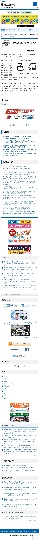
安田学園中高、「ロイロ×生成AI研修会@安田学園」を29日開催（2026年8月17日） (20, 505)
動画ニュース (6, 300)
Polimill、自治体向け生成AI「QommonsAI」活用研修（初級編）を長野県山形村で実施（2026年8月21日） (19, 177)
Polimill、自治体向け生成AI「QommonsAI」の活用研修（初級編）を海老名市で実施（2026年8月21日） (19, 173)
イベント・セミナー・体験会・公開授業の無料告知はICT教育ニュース (20, 471)
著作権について (22, 531)
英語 (5, 398)
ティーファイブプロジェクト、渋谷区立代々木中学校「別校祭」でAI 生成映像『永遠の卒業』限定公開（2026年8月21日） (19, 203)
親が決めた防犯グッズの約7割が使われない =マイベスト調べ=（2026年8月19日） (20, 499)
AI (4, 393)
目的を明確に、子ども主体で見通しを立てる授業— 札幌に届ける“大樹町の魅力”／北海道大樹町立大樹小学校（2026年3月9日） (20, 451)
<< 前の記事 (11, 125)
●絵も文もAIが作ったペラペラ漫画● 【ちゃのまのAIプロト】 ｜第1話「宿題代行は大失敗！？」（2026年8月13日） (20, 275)
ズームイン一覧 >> (31, 289)
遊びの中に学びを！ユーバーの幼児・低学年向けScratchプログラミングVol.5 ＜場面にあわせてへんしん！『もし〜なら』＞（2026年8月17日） (20, 269)
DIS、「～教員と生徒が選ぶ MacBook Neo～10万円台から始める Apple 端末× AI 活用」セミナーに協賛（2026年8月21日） (19, 168)
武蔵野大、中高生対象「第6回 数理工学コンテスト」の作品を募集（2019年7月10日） (19, 154)
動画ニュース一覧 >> (31, 337)
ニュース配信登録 (26, 12)
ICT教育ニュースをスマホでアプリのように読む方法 (19, 467)
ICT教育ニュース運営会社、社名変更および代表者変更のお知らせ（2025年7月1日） (20, 517)
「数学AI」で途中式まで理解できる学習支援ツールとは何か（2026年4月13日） (20, 436)
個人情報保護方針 (12, 531)
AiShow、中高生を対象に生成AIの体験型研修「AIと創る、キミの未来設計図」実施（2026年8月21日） (18, 208)
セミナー (6, 381)
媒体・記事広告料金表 (13, 12)
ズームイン (5, 257)
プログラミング (8, 383)
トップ (2, 34)
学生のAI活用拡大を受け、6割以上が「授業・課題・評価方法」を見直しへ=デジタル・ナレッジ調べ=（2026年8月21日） (19, 182)
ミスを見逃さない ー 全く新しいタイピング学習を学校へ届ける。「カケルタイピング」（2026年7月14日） (20, 286)
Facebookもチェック (19, 349)
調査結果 (6, 386)
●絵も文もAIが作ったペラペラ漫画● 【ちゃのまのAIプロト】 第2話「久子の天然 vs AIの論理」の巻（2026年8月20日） (20, 263)
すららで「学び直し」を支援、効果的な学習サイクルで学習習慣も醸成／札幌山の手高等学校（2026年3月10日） (20, 446)
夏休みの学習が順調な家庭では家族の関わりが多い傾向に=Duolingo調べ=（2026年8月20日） (20, 494)
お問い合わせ (32, 531)
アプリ (5, 391)
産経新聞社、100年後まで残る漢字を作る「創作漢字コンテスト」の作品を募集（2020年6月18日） (19, 150)
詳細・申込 (4, 95)
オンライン (7, 376)
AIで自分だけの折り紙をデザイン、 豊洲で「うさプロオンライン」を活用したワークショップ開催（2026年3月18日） (20, 441)
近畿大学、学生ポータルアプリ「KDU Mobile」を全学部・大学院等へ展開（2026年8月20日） (20, 488)
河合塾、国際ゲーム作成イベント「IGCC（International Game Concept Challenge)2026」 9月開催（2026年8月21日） (19, 213)
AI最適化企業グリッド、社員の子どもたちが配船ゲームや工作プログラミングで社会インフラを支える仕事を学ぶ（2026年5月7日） (20, 431)
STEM (5, 396)
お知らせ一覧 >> (32, 520)
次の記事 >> (27, 125)
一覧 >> (35, 455)
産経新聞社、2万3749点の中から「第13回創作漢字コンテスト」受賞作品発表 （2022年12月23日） (19, 137)
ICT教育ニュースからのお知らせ (12, 512)
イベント (6, 378)
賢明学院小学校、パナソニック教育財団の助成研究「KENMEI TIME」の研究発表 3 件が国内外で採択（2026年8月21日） (19, 197)
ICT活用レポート (7, 425)
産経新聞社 (4, 104)
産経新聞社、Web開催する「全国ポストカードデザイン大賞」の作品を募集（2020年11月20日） (19, 146)
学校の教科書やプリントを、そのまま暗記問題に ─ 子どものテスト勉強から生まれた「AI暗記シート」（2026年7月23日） (20, 281)
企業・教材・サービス (12, 34)
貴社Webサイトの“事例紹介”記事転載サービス (17, 465)
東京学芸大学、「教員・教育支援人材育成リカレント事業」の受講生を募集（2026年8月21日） (19, 192)
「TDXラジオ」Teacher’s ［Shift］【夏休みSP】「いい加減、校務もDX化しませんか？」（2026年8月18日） (20, 323)
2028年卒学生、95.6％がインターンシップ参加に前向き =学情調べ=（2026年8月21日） (19, 187)
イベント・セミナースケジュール (13, 294)
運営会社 (3, 531)
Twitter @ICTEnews (19, 356)
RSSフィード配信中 (19, 343)
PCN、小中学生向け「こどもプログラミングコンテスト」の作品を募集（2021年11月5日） (18, 141)
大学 (5, 388)
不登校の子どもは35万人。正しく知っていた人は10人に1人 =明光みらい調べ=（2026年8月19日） (20, 482)
